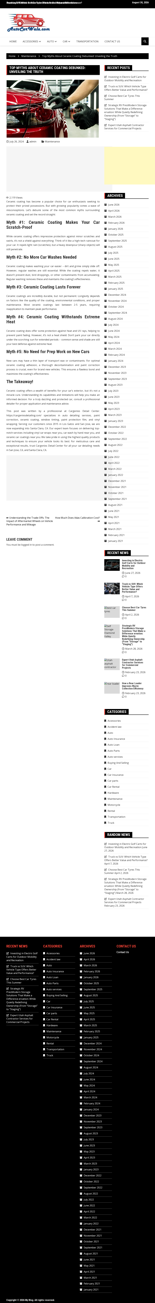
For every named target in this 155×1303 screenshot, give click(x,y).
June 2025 (113, 258)
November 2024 (117, 301)
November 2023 (117, 373)
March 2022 (115, 469)
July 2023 (113, 390)
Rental (111, 811)
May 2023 (113, 403)
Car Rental (113, 786)
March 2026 (115, 216)
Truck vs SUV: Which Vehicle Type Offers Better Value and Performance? (126, 88)
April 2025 (114, 270)
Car (65, 41)
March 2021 (115, 529)
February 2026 (116, 222)
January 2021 (115, 541)
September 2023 (117, 379)
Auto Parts (114, 750)
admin (32, 141)
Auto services (115, 756)
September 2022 (117, 439)
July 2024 (113, 324)
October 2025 (116, 234)
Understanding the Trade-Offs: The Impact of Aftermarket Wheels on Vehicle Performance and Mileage (29, 521)
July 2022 (113, 451)
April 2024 (114, 343)
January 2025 (115, 288)
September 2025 (117, 240)
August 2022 (115, 445)
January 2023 (115, 421)
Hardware (113, 792)
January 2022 (115, 475)
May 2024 (113, 337)
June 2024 (113, 330)
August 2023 (115, 384)
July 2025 (113, 252)
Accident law (114, 726)
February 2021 (116, 535)
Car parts (113, 780)
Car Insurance (116, 775)
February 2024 (116, 354)
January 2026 (115, 228)
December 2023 (117, 367)
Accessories (30, 41)
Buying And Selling (118, 762)
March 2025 (115, 276)
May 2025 (113, 264)
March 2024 (115, 348)
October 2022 (116, 433)
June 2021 (113, 511)
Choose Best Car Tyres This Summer (134, 609)
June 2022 (113, 457)
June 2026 (113, 204)
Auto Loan (113, 744)
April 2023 (114, 409)
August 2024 (115, 318)
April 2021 (114, 523)
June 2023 (113, 397)
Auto (50, 41)
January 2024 (115, 360)
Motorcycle (114, 805)
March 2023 (115, 415)
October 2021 (116, 493)
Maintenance (52, 141)
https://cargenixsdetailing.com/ (23, 415)
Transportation (87, 41)
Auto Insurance (116, 739)
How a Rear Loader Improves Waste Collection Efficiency (132, 686)
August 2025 (115, 246)
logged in (26, 544)
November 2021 (117, 487)
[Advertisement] (59, 169)
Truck (111, 822)
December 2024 (117, 294)
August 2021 (115, 505)
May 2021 (113, 517)
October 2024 (116, 306)
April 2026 (114, 210)
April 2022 (114, 463)
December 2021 (117, 481)
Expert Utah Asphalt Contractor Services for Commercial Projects (124, 126)
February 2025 (116, 282)
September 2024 (117, 312)
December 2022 (117, 427)
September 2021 (117, 499)
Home (13, 41)
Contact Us (112, 41)
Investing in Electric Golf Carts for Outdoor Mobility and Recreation (41, 2)
